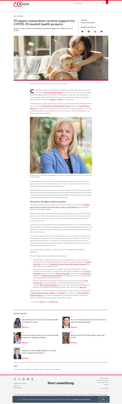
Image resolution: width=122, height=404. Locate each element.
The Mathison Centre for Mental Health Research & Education (68, 264)
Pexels (42, 302)
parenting (57, 369)
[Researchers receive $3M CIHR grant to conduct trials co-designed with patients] (17, 353)
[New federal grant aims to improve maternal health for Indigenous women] (17, 322)
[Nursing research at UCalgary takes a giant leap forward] (66, 338)
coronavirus (35, 369)
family (42, 369)
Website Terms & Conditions (82, 399)
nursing (16, 369)
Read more (25, 327)
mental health (49, 369)
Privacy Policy (17, 385)
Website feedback (18, 387)
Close (103, 399)
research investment (25, 369)
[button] (83, 31)
